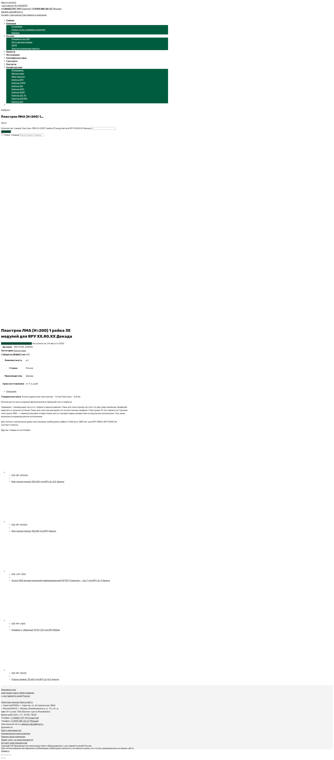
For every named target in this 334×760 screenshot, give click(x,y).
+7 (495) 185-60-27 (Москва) (24, 721)
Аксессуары (20, 350)
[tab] (68, 391)
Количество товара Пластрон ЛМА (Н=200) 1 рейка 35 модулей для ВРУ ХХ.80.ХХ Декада (46, 128)
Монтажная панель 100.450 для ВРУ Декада (33, 531)
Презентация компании (13, 736)
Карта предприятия (11, 730)
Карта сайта (26, 702)
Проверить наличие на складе (16, 343)
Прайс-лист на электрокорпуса (17, 740)
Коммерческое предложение (15, 733)
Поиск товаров (11, 135)
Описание (11, 391)
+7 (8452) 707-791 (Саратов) (24, 718)
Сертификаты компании (34, 15)
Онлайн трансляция (11, 15)
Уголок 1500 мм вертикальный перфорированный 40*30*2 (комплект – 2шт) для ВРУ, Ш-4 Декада (60, 580)
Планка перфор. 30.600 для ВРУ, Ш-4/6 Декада (35, 679)
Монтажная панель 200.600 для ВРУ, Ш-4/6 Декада (37, 481)
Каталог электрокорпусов (14, 743)
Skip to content (8, 2)
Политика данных (10, 702)
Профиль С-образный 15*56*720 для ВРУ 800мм (35, 630)
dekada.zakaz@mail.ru (12, 12)
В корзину (6, 132)
